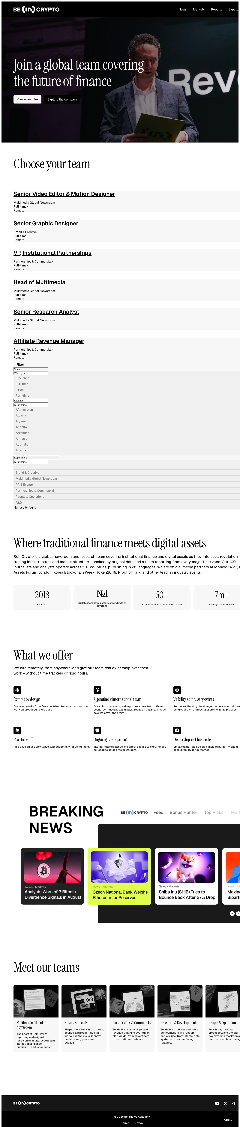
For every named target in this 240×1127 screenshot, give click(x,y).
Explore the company (62, 99)
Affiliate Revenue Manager (49, 341)
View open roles (27, 99)
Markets (199, 9)
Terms (125, 1123)
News (182, 9)
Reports (216, 9)
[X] (225, 1103)
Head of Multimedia (40, 282)
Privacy (138, 1123)
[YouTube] (217, 1103)
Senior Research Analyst (46, 311)
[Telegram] (234, 1103)
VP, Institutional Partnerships (53, 253)
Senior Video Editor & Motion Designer (64, 194)
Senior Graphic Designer (46, 223)
